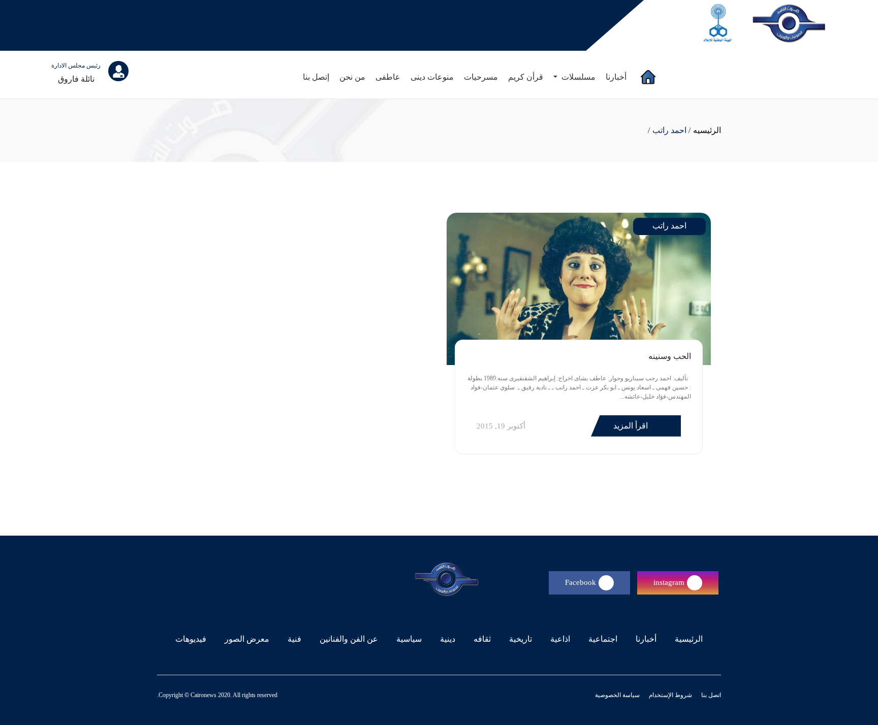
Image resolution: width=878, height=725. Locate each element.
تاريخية (520, 639)
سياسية (409, 639)
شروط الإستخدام (669, 695)
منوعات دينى (432, 77)
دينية (447, 639)
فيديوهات (190, 639)
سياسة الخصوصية (617, 695)
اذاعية (560, 639)
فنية (294, 639)
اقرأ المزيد (631, 425)
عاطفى (387, 77)
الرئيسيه (707, 130)
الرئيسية (687, 638)
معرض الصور (247, 639)
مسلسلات (577, 77)
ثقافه (482, 639)
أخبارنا (616, 77)
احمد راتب (669, 130)
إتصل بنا (316, 77)
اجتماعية (602, 639)
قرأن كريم (525, 77)
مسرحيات (481, 77)
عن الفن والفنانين (349, 639)
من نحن (352, 77)
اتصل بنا (710, 695)
